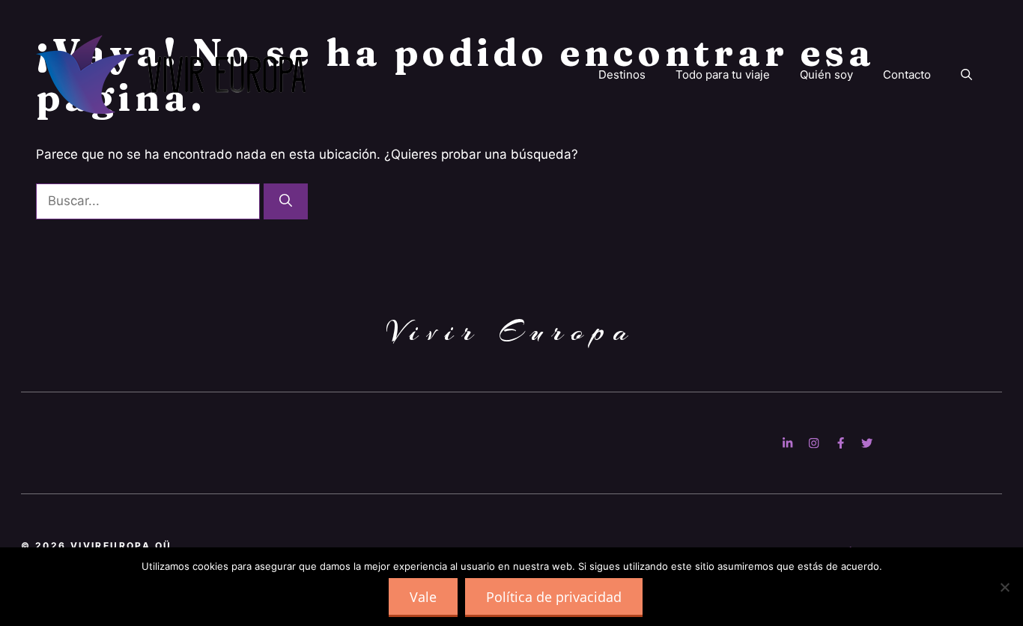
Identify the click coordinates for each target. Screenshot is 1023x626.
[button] (966, 74)
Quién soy (826, 74)
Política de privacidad (554, 597)
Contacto (907, 74)
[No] (1004, 587)
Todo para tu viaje (723, 74)
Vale (423, 597)
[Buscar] (286, 201)
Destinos (622, 74)
